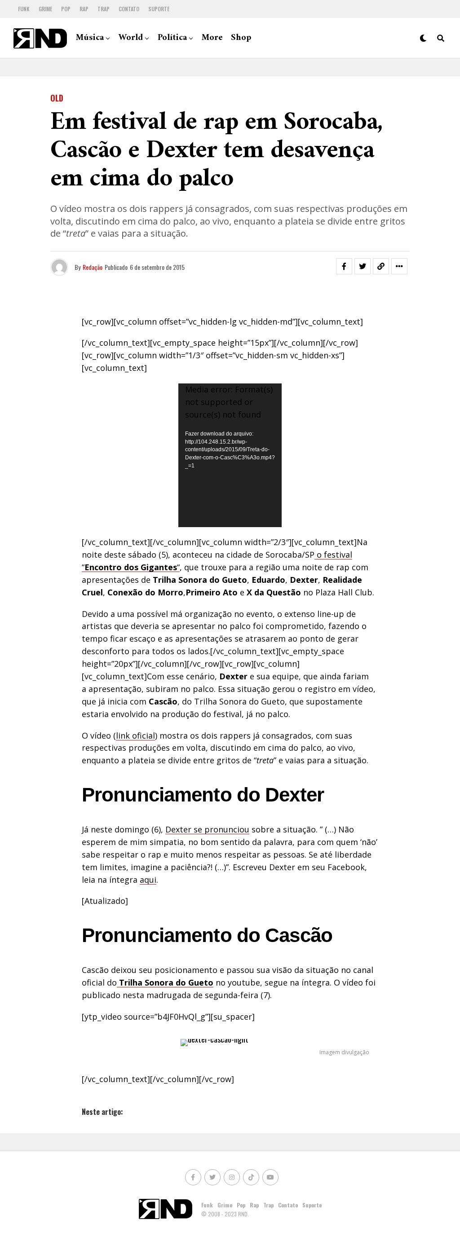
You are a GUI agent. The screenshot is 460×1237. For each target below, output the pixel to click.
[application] (230, 455)
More (212, 38)
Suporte (158, 9)
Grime (45, 9)
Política (172, 38)
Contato (129, 9)
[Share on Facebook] (344, 266)
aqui (148, 879)
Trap (103, 9)
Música (90, 38)
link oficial (135, 735)
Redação (92, 267)
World (131, 38)
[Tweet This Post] (362, 266)
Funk (24, 9)
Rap (84, 9)
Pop (66, 9)
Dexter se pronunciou (207, 829)
